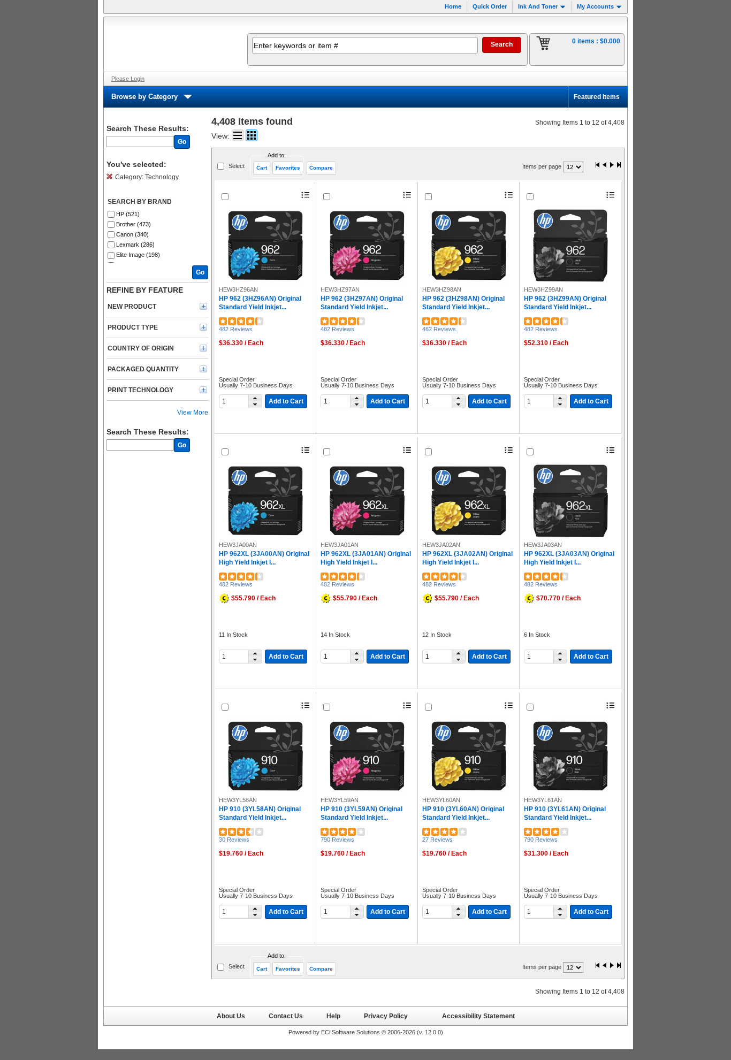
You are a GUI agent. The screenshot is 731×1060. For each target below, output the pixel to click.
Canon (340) (132, 234)
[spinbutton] (235, 401)
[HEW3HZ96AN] (265, 245)
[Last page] (618, 166)
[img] (168, 44)
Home (453, 6)
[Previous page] (604, 166)
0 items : (596, 41)
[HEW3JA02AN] (468, 500)
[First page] (597, 166)
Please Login (127, 78)
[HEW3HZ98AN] (468, 245)
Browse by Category (144, 97)
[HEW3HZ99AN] (570, 245)
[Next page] (611, 166)
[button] (255, 398)
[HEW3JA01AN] (367, 500)
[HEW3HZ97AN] (367, 245)
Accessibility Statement (478, 1015)
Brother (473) (133, 224)
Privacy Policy (386, 1015)
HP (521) (128, 214)
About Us (231, 1015)
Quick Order (490, 6)
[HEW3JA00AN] (265, 500)
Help (333, 1015)
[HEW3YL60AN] (468, 756)
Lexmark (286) (135, 244)
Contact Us (286, 1015)
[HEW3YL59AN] (367, 756)
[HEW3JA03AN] (570, 500)
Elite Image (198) (138, 254)
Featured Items (597, 97)
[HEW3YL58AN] (265, 756)
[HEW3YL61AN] (570, 756)
